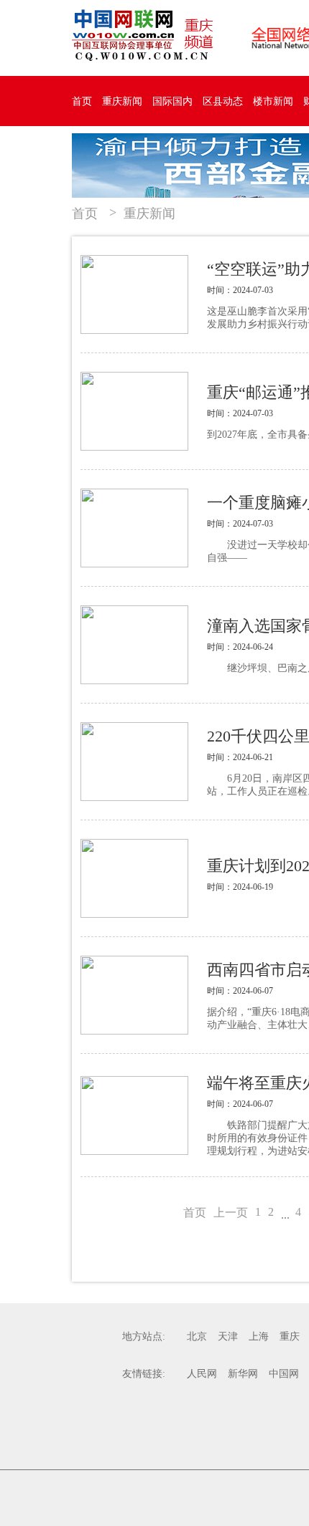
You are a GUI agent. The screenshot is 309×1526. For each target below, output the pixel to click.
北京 (197, 1336)
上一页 (230, 1212)
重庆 (290, 1336)
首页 (82, 101)
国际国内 (172, 101)
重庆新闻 (122, 101)
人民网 (202, 1373)
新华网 (243, 1373)
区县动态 (223, 101)
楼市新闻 (273, 101)
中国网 (284, 1373)
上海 (259, 1336)
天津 (228, 1336)
